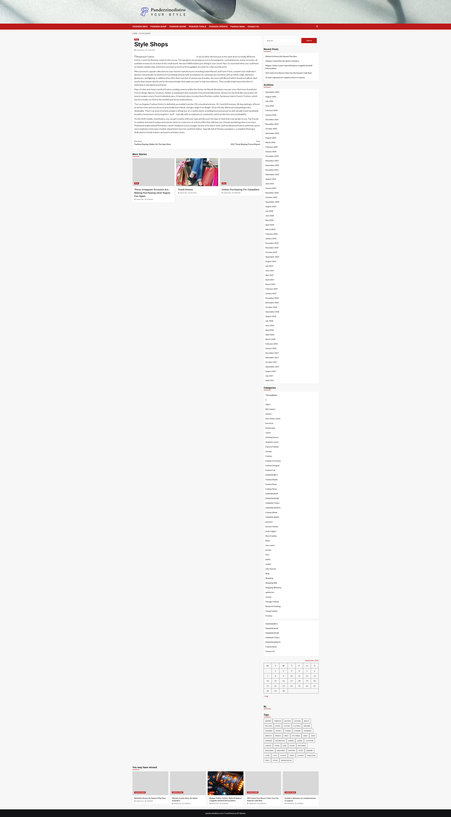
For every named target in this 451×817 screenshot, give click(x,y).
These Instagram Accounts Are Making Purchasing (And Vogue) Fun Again (152, 192)
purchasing (269, 750)
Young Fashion (271, 611)
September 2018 (272, 312)
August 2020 (270, 206)
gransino (269, 522)
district (279, 731)
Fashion (268, 456)
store (267, 755)
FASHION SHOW (177, 26)
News (267, 541)
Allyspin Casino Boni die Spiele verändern (282, 61)
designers (268, 731)
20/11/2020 (193, 193)
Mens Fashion (271, 536)
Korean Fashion (271, 526)
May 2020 (269, 220)
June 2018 (269, 325)
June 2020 (269, 216)
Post (267, 555)
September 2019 (272, 257)
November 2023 (272, 161)
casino (268, 433)
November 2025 (272, 124)
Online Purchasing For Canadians (240, 189)
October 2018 (271, 307)
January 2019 (270, 293)
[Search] (317, 26)
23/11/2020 (150, 199)
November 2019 (272, 248)
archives (287, 721)
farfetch (268, 735)
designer (307, 726)
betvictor (269, 423)
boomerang (270, 428)
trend (292, 755)
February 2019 (271, 289)
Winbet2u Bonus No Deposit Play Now (281, 56)
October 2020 (271, 197)
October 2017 (271, 362)
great (305, 735)
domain (288, 731)
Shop (136, 39)
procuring (302, 745)
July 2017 (269, 376)
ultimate (300, 755)
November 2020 (272, 193)
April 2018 (269, 335)
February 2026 (271, 110)
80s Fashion (270, 409)
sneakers (309, 750)
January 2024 (270, 151)
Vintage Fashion (272, 602)
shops (301, 750)
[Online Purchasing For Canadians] (241, 172)
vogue (275, 760)
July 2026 (269, 101)
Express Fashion (272, 447)
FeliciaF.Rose (140, 50)
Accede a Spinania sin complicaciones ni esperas (285, 77)
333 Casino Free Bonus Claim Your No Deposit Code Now (288, 73)
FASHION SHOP (158, 26)
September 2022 (272, 165)
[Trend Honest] (197, 172)
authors (297, 721)
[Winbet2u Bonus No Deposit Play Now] (150, 783)
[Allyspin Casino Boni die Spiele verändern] (188, 783)
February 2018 (271, 344)
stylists (283, 755)
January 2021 (270, 188)
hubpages (268, 740)
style (275, 755)
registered (281, 750)
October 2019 (271, 252)
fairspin (268, 451)
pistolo (268, 550)
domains (297, 731)
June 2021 (269, 184)
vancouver (311, 755)
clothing (296, 726)
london (268, 745)
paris (284, 745)
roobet (268, 564)
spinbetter (269, 592)
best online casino (272, 418)
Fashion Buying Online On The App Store (152, 142)
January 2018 (270, 348)
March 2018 (270, 339)
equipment (308, 731)
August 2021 (270, 179)
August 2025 (270, 138)
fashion (278, 735)
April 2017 (269, 380)
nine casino (270, 545)
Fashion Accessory (273, 461)
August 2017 (270, 371)
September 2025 (272, 133)
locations (309, 740)
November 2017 (272, 357)
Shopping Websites (273, 587)
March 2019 (270, 284)
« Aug (266, 696)
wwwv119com (286, 760)
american (277, 721)
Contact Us (253, 26)
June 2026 (269, 106)
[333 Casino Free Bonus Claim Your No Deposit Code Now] (263, 783)
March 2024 (270, 142)
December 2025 (272, 119)
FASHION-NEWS (272, 517)
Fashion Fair (270, 470)
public (267, 559)
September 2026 (272, 92)
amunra (268, 414)
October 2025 (271, 129)
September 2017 (272, 367)
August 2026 (270, 97)
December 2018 (272, 298)
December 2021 (272, 170)
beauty (306, 721)
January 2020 (270, 238)
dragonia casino (271, 442)
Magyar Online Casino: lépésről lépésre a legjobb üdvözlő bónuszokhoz (288, 66)
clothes (287, 726)
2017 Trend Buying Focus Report (245, 142)
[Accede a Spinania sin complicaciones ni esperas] (301, 783)
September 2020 (272, 202)
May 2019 (269, 275)
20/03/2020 (237, 193)
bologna (268, 726)
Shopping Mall (271, 583)
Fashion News (238, 26)
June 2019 (269, 270)
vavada (268, 597)
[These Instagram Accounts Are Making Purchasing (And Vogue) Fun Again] (153, 172)
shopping (291, 750)
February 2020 (271, 234)
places (292, 745)
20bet (267, 404)
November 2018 (272, 303)
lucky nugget (270, 531)
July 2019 (269, 266)
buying (277, 726)
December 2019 (272, 243)
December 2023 (272, 156)
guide (313, 735)
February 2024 (271, 147)
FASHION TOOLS (197, 26)
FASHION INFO (140, 26)
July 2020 (269, 211)
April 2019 (269, 280)
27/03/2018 (151, 50)
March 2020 (270, 229)
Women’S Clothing (273, 606)
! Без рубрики (271, 395)
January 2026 (270, 115)
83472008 (268, 721)
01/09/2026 (150, 801)
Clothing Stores (271, 437)
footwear (296, 735)
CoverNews (229, 813)
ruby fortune (270, 569)
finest (286, 735)
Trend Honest (185, 189)
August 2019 (270, 261)
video (267, 760)
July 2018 (269, 321)
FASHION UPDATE (218, 26)
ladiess (299, 740)
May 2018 (269, 330)
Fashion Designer (272, 465)
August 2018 (270, 316)
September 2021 (272, 174)
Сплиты (268, 616)
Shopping (269, 578)
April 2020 (269, 225)
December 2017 (272, 353)
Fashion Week (271, 512)
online (277, 745)
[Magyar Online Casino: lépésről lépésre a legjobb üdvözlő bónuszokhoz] (225, 783)
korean (291, 740)
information (280, 740)
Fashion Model (271, 480)
